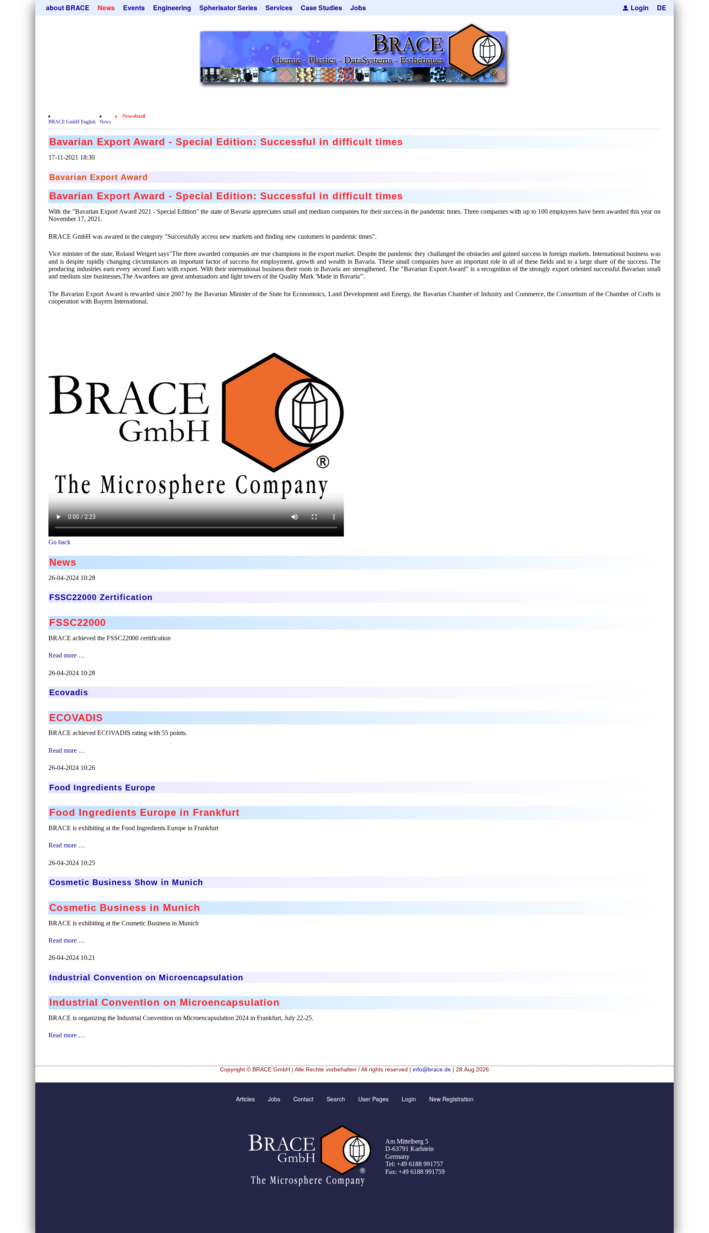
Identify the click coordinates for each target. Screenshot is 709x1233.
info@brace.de (432, 1069)
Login (640, 7)
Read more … (66, 655)
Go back (59, 542)
